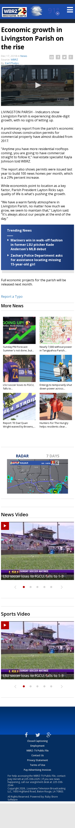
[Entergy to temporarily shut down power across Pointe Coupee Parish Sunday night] (56, 368)
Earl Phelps (12, 63)
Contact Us (37, 755)
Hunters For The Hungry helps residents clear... (54, 424)
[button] (37, 85)
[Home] (15, 12)
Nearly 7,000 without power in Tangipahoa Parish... (56, 348)
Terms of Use (37, 765)
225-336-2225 (32, 779)
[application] (37, 85)
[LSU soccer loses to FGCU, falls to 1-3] (19, 368)
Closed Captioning (37, 741)
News (23, 56)
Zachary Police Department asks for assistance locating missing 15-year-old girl (37, 259)
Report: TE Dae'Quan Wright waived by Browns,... (19, 424)
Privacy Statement (37, 760)
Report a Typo (12, 296)
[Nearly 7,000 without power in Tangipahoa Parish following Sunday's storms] (56, 330)
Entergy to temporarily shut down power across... (56, 386)
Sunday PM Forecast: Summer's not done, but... (18, 348)
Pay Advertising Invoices (37, 770)
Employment (37, 745)
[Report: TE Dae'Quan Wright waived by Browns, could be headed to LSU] (19, 406)
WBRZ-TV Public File (37, 750)
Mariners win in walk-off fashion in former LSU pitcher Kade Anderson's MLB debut (37, 244)
